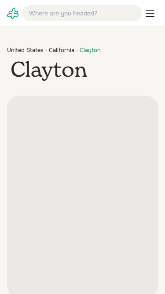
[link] (12, 13)
